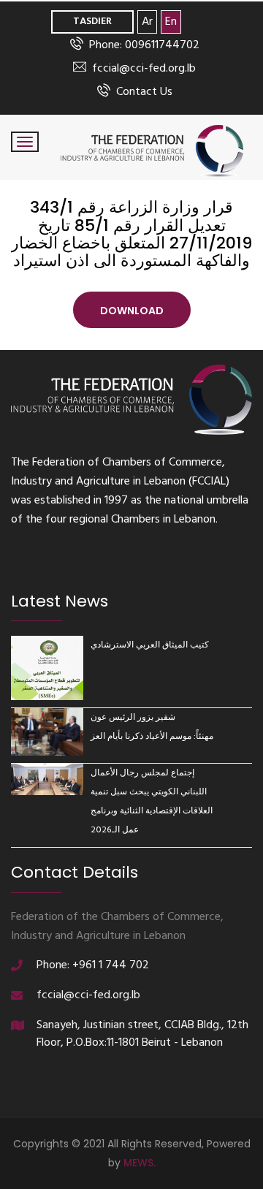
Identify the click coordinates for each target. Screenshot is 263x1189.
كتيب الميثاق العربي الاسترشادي (150, 645)
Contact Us (144, 92)
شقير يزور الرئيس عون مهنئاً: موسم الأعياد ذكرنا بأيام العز (152, 727)
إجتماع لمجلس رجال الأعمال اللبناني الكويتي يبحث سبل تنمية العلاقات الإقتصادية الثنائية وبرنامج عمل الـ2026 (152, 801)
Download (132, 310)
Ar (147, 21)
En (171, 21)
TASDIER (92, 21)
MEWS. (139, 1162)
